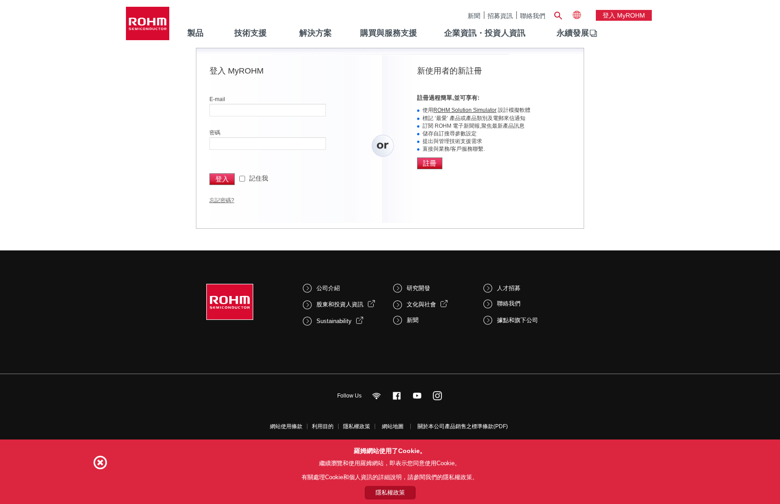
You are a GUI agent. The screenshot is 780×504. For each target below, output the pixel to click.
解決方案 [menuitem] (315, 32)
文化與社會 (421, 304)
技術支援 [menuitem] (250, 32)
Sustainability (334, 321)
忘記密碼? (221, 200)
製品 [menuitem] (195, 32)
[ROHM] (147, 26)
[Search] (558, 14)
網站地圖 (393, 426)
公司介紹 (328, 288)
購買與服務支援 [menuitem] (388, 32)
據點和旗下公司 (517, 320)
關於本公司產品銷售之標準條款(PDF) (463, 426)
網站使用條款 (286, 426)
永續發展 (573, 32)
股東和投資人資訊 (339, 304)
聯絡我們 (532, 15)
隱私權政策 (356, 426)
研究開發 (418, 288)
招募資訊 (500, 15)
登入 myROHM (624, 15)
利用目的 (323, 426)
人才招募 (508, 288)
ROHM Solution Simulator (465, 110)
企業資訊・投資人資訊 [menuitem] (484, 32)
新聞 (474, 15)
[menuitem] (573, 33)
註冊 (429, 163)
